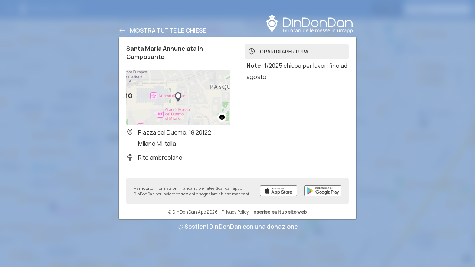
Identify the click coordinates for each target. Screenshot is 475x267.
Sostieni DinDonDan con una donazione (241, 226)
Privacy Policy (235, 212)
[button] (178, 97)
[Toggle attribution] (221, 117)
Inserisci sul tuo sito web (279, 212)
